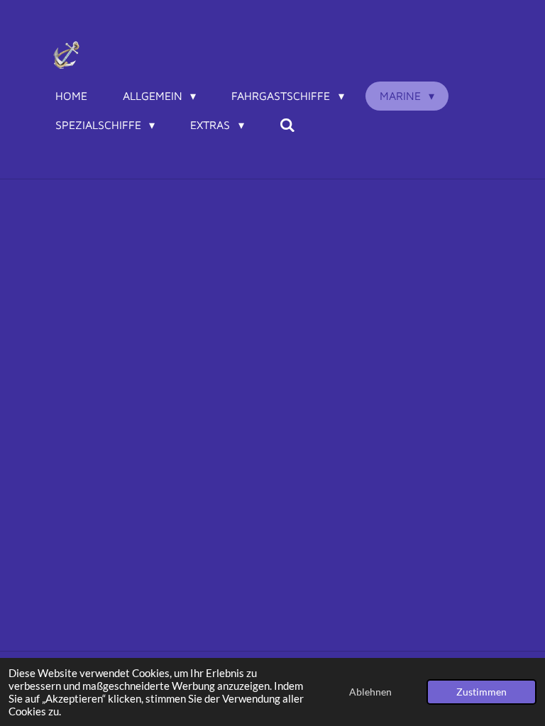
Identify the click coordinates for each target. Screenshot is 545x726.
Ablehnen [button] (370, 692)
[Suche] (287, 125)
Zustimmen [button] (481, 692)
